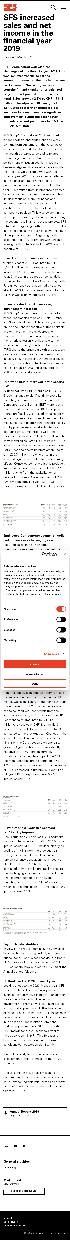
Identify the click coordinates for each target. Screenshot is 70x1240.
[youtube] (15, 1146)
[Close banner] (65, 554)
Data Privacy (10, 1222)
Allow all (35, 664)
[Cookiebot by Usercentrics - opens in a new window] (43, 554)
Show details (51, 653)
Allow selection (35, 674)
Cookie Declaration (14, 1225)
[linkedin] (6, 1146)
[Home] (10, 7)
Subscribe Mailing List (24, 1191)
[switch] (61, 619)
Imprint (7, 1218)
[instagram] (25, 1146)
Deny (35, 683)
